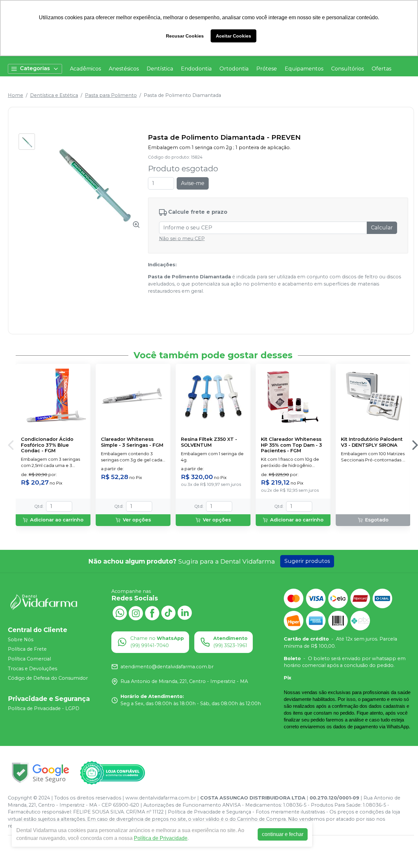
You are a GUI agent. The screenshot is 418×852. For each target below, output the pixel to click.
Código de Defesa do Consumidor (48, 678)
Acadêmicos (85, 69)
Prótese (266, 69)
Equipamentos (304, 69)
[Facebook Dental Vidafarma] (152, 612)
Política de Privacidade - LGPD (43, 708)
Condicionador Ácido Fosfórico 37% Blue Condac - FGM (47, 445)
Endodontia (196, 69)
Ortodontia (234, 69)
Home (15, 95)
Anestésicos (124, 69)
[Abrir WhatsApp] (401, 835)
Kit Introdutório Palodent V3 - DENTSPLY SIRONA (372, 442)
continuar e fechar (282, 834)
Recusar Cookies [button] (185, 36)
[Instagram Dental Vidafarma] (136, 612)
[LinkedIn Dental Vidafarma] (185, 612)
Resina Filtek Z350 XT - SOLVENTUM (209, 442)
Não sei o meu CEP (182, 238)
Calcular (382, 228)
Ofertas (381, 69)
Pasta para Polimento (111, 95)
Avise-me (192, 183)
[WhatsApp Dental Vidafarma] (119, 612)
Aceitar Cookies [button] (233, 36)
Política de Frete (27, 649)
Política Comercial (29, 659)
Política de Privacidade (160, 838)
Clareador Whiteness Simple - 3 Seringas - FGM (132, 442)
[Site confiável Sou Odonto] (112, 773)
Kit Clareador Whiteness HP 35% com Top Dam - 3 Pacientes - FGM (291, 445)
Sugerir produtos (307, 561)
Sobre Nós (20, 640)
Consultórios (347, 69)
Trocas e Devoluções (32, 669)
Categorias (35, 68)
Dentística (160, 69)
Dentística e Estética (54, 95)
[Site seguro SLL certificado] (40, 773)
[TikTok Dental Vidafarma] (168, 612)
